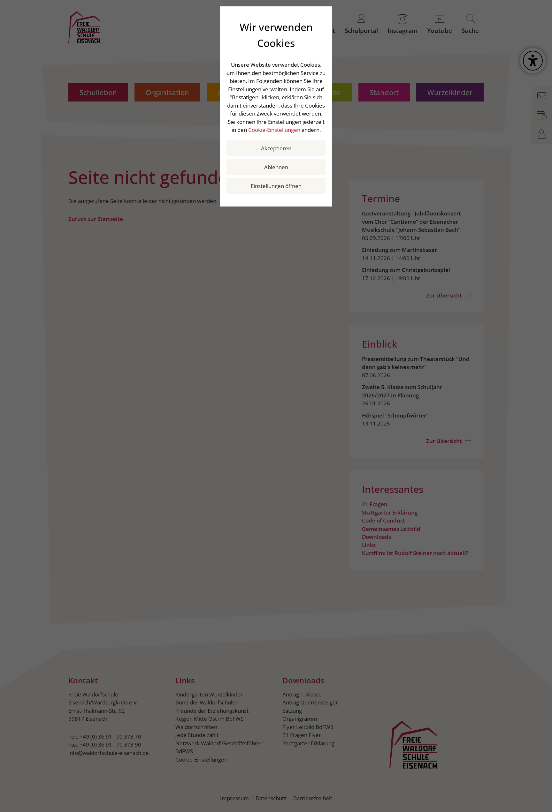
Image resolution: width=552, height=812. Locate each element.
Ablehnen (276, 167)
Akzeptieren (276, 148)
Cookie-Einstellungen (274, 129)
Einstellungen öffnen (276, 186)
